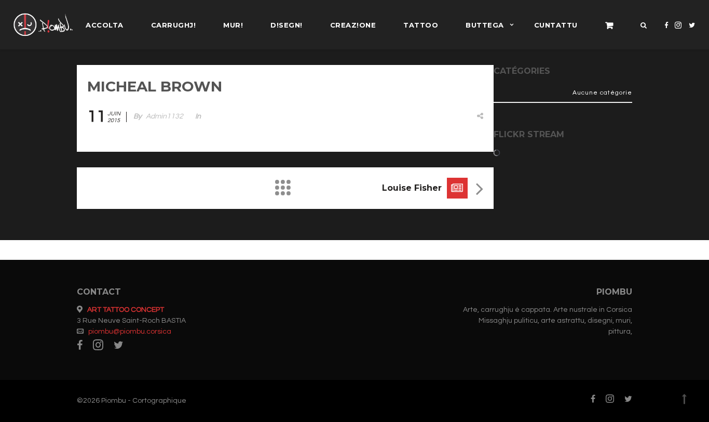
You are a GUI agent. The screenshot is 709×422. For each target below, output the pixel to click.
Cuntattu (556, 25)
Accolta (105, 25)
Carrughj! (173, 25)
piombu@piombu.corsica (129, 331)
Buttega (485, 25)
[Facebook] (666, 33)
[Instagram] (678, 33)
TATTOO (420, 25)
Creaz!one (353, 25)
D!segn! (286, 25)
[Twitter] (692, 33)
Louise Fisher (412, 188)
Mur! (233, 25)
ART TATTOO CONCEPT (125, 309)
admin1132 (164, 116)
